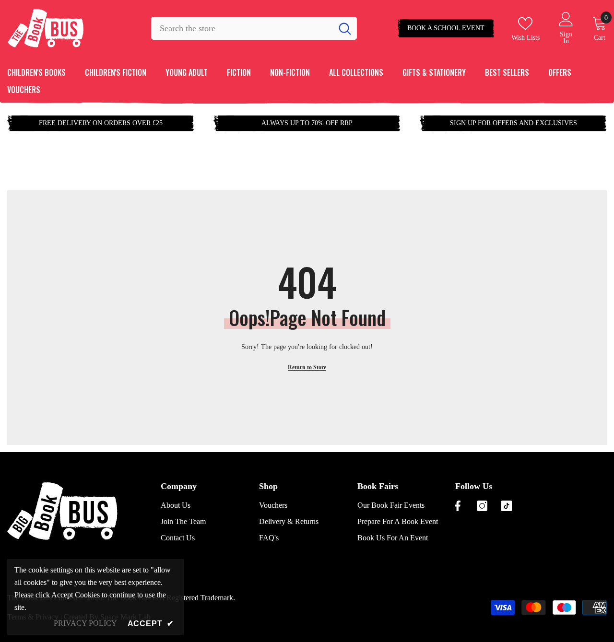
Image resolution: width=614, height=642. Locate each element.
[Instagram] (482, 505)
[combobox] (241, 28)
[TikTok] (506, 505)
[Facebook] (457, 505)
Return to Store (307, 367)
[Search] (254, 28)
